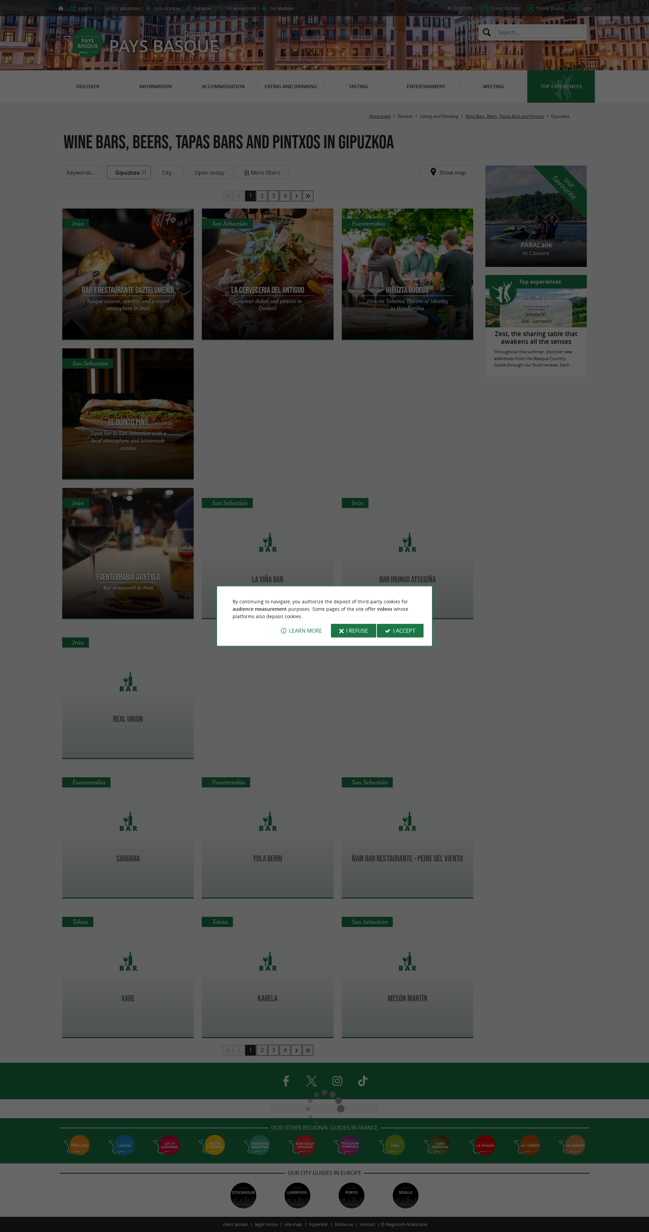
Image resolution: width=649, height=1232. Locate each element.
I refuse (357, 630)
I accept (404, 630)
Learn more (305, 630)
